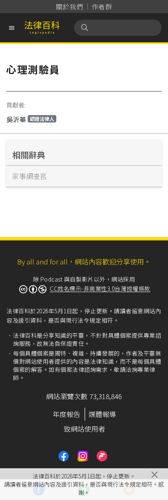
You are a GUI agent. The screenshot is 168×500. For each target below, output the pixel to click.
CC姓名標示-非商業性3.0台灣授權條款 (100, 288)
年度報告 (66, 414)
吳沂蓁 (30, 119)
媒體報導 (102, 414)
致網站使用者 (84, 429)
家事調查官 (29, 176)
